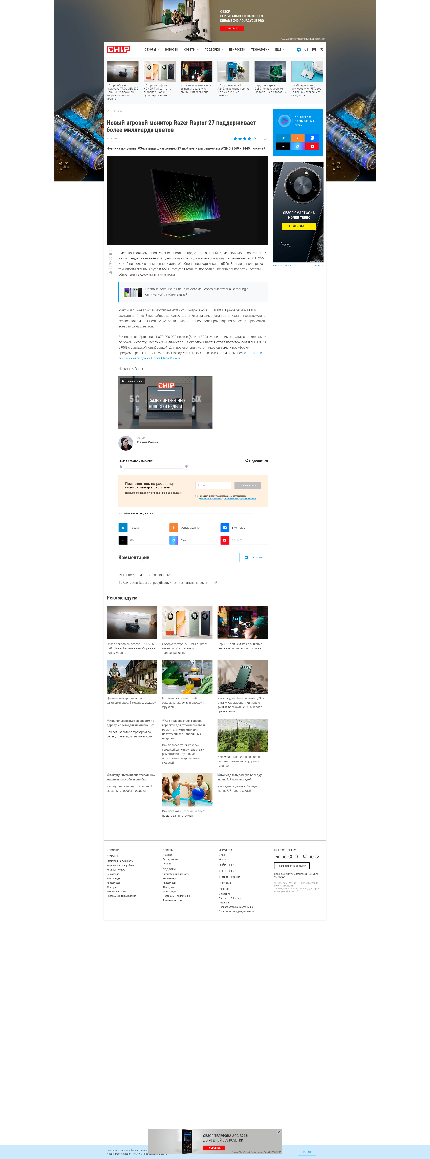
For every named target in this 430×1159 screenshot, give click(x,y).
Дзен (133, 540)
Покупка (167, 855)
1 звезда (235, 139)
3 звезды (244, 139)
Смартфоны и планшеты (120, 861)
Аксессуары (113, 882)
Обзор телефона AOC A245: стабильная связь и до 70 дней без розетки (233, 90)
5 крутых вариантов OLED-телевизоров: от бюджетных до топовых (270, 89)
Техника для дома (116, 891)
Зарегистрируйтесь (154, 583)
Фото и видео (114, 878)
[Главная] (108, 111)
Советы (190, 49)
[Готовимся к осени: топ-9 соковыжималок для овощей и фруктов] (187, 677)
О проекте (224, 894)
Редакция (224, 902)
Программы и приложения (121, 896)
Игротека (225, 850)
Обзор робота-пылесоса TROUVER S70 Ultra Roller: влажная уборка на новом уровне (122, 92)
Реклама (225, 883)
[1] (120, 466)
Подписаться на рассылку (292, 865)
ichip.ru (224, 889)
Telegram (135, 527)
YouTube (237, 540)
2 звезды (240, 139)
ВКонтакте (238, 527)
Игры (222, 855)
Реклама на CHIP (282, 265)
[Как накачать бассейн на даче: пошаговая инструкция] (187, 789)
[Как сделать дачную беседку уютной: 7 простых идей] (243, 777)
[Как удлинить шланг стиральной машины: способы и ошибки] (132, 777)
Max (183, 540)
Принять (307, 1152)
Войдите (125, 583)
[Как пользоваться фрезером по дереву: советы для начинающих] (132, 723)
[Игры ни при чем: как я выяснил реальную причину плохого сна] (243, 622)
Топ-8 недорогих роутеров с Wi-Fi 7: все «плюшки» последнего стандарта (306, 90)
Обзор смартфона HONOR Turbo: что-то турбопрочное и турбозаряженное (157, 90)
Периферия (113, 874)
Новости (171, 49)
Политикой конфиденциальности (240, 499)
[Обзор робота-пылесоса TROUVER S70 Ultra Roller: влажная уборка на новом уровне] (132, 622)
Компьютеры (170, 878)
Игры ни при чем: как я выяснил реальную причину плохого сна (196, 89)
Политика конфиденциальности (236, 911)
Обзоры (150, 49)
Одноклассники (190, 527)
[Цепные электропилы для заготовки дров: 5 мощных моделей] (132, 677)
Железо (223, 859)
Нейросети (237, 49)
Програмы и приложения (176, 896)
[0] (187, 466)
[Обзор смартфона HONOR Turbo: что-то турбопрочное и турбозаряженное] (187, 622)
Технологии (260, 49)
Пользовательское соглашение (236, 907)
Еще (278, 49)
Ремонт (167, 863)
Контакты (317, 265)
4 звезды (249, 139)
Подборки (212, 49)
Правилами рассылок (211, 499)
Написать (257, 557)
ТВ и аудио (112, 887)
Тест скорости (229, 877)
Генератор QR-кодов (230, 898)
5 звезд (254, 139)
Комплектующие (116, 869)
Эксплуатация (171, 859)
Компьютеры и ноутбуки (120, 865)
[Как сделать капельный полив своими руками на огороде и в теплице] (243, 735)
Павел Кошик (147, 442)
